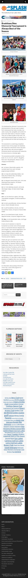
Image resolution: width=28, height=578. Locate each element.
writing (18, 451)
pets (23, 428)
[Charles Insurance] (14, 17)
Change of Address (6, 535)
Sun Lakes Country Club (8, 372)
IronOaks (5, 375)
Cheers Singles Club (15, 403)
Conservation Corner (15, 404)
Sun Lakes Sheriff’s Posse (9, 382)
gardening (8, 412)
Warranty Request (7, 385)
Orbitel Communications (8, 384)
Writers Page (11, 452)
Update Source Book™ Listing (8, 555)
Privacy (3, 568)
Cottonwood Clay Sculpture (11, 408)
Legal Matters (14, 424)
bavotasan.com (21, 575)
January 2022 (10, 21)
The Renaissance (7, 377)
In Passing (4, 566)
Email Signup (5, 537)
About (3, 526)
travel (7, 447)
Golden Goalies (18, 413)
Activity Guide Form (6, 528)
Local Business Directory (7, 549)
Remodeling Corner (10, 432)
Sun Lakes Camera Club (14, 439)
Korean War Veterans (13, 423)
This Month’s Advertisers (7, 564)
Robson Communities (7, 545)
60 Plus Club (8, 398)
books (17, 400)
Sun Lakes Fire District (8, 379)
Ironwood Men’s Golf (15, 418)
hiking (11, 415)
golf (6, 415)
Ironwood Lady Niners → (18, 285)
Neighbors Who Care (8, 380)
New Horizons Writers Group (13, 427)
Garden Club (18, 410)
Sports (4, 21)
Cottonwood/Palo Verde (8, 374)
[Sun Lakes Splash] (14, 7)
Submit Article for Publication (8, 559)
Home (3, 524)
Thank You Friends (19, 445)
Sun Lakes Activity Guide (7, 553)
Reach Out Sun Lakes (17, 431)
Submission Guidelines (7, 557)
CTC (24, 278)
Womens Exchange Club (16, 450)
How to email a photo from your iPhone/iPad (12, 541)
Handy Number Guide (7, 551)
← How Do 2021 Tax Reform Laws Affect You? (7, 286)
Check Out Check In (8, 402)
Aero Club (15, 397)
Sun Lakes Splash (13, 574)
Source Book (5, 547)
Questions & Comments (7, 543)
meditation (17, 426)
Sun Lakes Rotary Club (13, 444)
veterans (13, 447)
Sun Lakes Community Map (8, 561)
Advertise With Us (6, 530)
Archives (4, 533)
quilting (6, 431)
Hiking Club (18, 416)
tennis (7, 278)
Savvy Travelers (13, 434)
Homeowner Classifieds (7, 539)
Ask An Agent (11, 400)
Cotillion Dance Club (14, 406)
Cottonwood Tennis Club (16, 278)
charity (21, 400)
